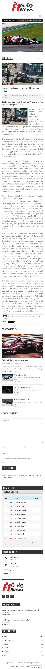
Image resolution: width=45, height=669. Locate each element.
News (36, 43)
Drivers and (8, 488)
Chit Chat (6, 648)
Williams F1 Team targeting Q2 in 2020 (29, 47)
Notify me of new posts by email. (14, 463)
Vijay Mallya (6, 318)
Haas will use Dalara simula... (22, 387)
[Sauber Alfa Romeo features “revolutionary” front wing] (24, 346)
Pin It (4, 322)
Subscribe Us (14, 557)
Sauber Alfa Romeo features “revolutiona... (15, 360)
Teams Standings (10, 491)
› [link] (39, 543)
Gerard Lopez (24, 316)
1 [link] (32, 543)
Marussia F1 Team (34, 316)
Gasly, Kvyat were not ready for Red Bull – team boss (24, 20)
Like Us (12, 570)
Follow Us (13, 564)
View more (5, 614)
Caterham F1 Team (14, 316)
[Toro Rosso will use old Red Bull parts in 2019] (9, 402)
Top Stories (7, 57)
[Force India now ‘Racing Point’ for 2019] (9, 377)
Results (6, 644)
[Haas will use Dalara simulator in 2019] (9, 389)
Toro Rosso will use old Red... (22, 400)
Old (5, 655)
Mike (6, 98)
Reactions (6, 652)
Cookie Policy (20, 666)
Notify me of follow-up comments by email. (17, 459)
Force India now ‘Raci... (21, 375)
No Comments (17, 95)
